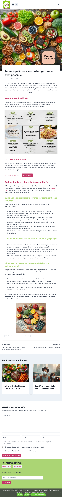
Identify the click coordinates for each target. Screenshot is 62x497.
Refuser (27, 494)
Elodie (8, 78)
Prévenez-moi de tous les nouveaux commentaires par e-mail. (24, 447)
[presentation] (15, 373)
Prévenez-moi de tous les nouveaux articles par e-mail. (22, 451)
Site (44, 437)
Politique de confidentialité (38, 494)
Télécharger (27, 175)
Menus (20, 336)
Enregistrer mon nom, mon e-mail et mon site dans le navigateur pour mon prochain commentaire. (28, 442)
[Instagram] (16, 4)
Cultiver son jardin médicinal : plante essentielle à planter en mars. (14, 347)
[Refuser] (60, 493)
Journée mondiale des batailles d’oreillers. (46, 346)
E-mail (25, 437)
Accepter (20, 494)
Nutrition (27, 336)
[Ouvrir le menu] (58, 4)
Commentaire (8, 415)
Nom (5, 437)
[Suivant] (57, 379)
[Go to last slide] (4, 379)
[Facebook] (13, 4)
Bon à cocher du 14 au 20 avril (12, 175)
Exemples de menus (10, 68)
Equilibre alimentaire (10, 336)
